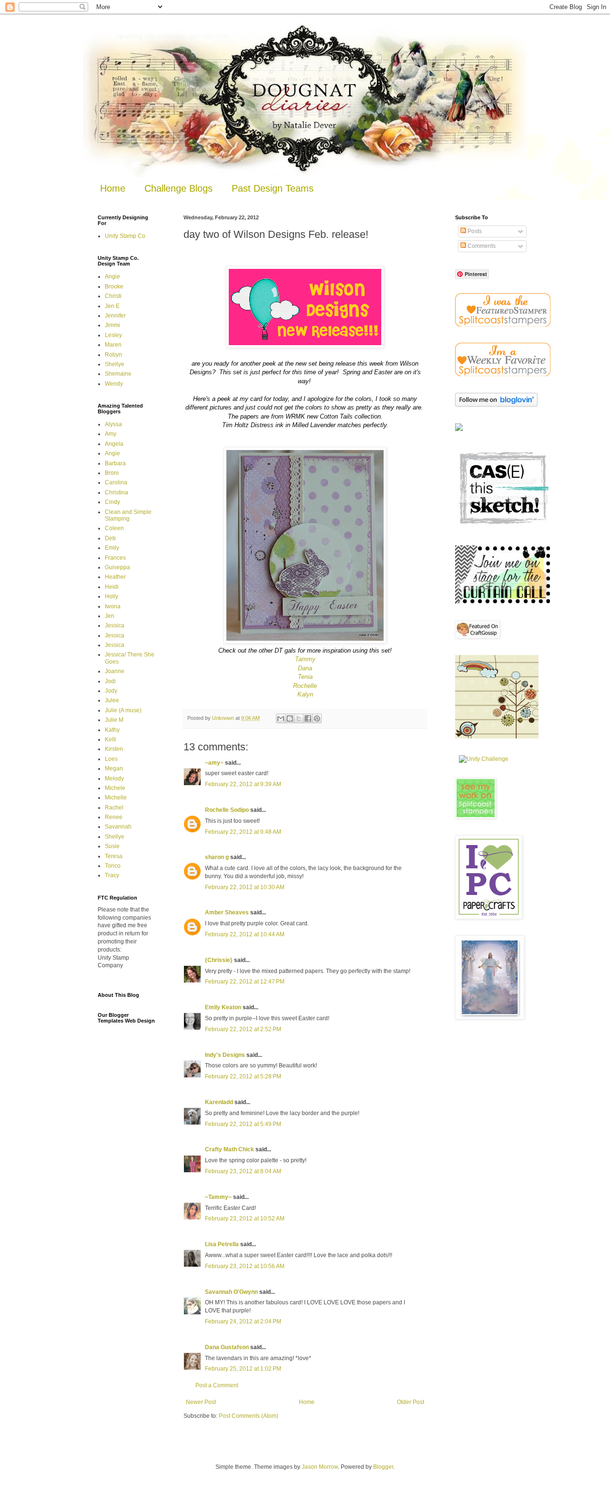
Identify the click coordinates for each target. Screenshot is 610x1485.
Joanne (114, 671)
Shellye (114, 364)
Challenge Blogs (178, 188)
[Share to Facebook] (308, 718)
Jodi (110, 681)
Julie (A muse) (123, 710)
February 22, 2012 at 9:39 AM (243, 784)
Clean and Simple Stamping (128, 515)
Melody (114, 778)
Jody (111, 690)
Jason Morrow (320, 1467)
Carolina (116, 482)
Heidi (112, 587)
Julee (112, 700)
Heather (115, 577)
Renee (113, 817)
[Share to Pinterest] (317, 718)
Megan (114, 768)
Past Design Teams (273, 188)
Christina (116, 492)
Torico (113, 865)
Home (112, 188)
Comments (481, 246)
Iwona (113, 606)
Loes (111, 759)
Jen (109, 616)
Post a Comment (216, 1385)
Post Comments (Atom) (248, 1416)
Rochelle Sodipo (227, 810)
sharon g (217, 857)
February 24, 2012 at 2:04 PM (243, 1321)
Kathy (112, 730)
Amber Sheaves (227, 912)
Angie (112, 276)
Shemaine (118, 373)
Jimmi (112, 325)
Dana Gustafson (227, 1347)
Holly (111, 596)
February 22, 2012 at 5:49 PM (243, 1124)
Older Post (410, 1402)
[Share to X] (299, 718)
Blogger (383, 1467)
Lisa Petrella (222, 1244)
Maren (113, 344)
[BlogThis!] (290, 718)
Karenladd (219, 1102)
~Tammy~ (218, 1197)
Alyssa (113, 424)
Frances (115, 557)
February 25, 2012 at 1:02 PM (243, 1368)
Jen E (112, 306)
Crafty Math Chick (229, 1149)
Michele (115, 788)
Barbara (115, 463)
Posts (474, 231)
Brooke (114, 286)
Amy (110, 433)
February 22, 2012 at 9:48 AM (243, 832)
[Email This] (280, 718)
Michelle (116, 797)
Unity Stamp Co (125, 236)
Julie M (114, 720)
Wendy (114, 383)
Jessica (114, 625)
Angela (114, 443)
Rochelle (305, 685)
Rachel (114, 807)
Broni (112, 473)
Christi (113, 296)
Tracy (112, 875)
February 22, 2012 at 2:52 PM (243, 1029)
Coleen (114, 528)
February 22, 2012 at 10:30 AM (245, 887)
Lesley (113, 335)
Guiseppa (117, 567)
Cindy (112, 502)
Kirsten (114, 749)
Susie (112, 846)
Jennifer (115, 315)
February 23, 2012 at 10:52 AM (245, 1218)
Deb (110, 538)
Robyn (113, 354)
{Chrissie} (219, 960)
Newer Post (201, 1402)
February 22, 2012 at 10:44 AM (245, 934)
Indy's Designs (225, 1055)
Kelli (110, 739)
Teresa (113, 856)
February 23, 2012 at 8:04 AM (243, 1171)
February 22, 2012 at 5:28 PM (243, 1076)
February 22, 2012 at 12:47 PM (245, 981)
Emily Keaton (223, 1007)
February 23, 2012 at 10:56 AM (245, 1266)
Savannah (118, 826)
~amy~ (214, 762)
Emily (112, 547)
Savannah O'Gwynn (231, 1292)
